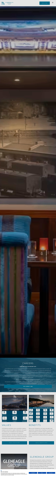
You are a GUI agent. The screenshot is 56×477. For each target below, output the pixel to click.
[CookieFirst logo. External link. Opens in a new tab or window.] (1, 470)
